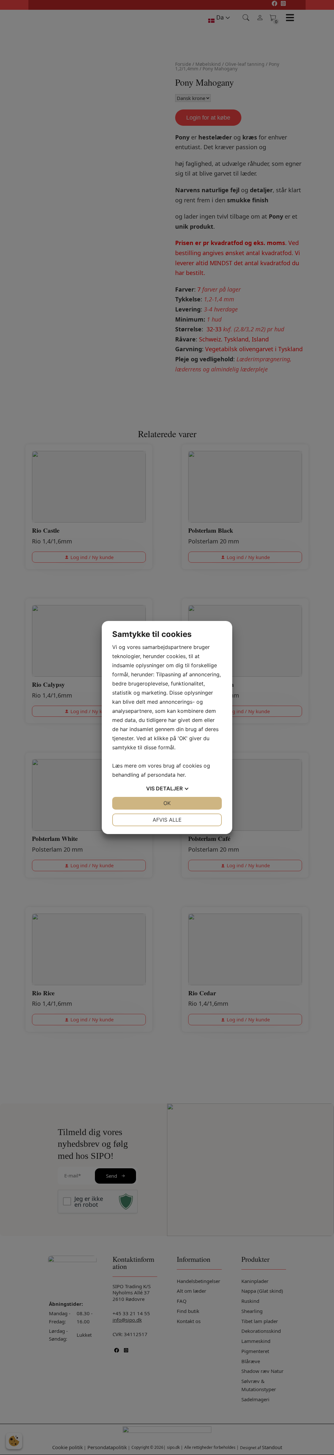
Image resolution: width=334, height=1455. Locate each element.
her (181, 774)
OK (167, 803)
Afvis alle (167, 819)
